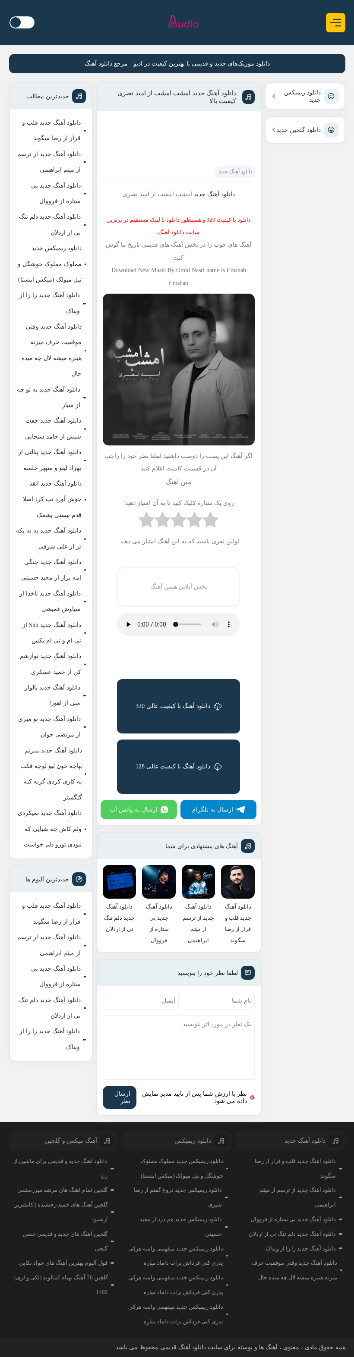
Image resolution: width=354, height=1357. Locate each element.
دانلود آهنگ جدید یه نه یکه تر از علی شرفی (48, 538)
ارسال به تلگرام (212, 809)
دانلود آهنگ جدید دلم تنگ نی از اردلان (50, 224)
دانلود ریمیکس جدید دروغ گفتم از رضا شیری (178, 1197)
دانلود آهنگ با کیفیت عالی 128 (173, 766)
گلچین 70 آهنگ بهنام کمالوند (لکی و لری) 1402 (61, 1284)
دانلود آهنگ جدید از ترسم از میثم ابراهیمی (49, 162)
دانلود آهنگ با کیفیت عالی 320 (173, 706)
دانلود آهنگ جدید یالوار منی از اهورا (52, 695)
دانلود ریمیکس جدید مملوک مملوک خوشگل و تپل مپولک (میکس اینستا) (50, 264)
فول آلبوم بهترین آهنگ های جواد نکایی (63, 1263)
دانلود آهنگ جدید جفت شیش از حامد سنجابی (53, 428)
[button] (335, 22)
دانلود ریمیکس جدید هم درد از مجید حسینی (180, 1226)
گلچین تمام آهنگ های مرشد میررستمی (62, 1190)
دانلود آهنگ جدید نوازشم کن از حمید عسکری (50, 664)
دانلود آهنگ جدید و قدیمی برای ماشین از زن (60, 1168)
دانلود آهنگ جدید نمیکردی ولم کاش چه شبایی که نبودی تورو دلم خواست (50, 829)
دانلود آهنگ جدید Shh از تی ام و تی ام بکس (51, 633)
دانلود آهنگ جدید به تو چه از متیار (48, 397)
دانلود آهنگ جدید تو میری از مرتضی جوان (49, 727)
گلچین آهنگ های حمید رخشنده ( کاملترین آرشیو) (60, 1211)
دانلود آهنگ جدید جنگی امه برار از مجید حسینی (51, 570)
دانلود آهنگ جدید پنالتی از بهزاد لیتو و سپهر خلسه (49, 460)
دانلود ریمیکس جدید (302, 96)
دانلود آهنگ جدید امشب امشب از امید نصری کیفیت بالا (176, 97)
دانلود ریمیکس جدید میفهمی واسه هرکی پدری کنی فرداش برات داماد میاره (175, 1255)
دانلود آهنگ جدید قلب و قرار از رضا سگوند (51, 130)
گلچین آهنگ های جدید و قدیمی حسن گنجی (65, 1241)
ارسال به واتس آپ (134, 809)
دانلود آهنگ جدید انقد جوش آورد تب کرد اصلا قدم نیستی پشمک (52, 499)
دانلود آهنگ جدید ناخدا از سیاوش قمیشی (50, 601)
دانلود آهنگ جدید (235, 172)
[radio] (210, 522)
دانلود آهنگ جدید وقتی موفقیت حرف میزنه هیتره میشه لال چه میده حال (52, 350)
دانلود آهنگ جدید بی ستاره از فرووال (56, 193)
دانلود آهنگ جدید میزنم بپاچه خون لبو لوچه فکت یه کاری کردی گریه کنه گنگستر (51, 774)
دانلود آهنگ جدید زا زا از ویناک (49, 303)
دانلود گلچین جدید (298, 130)
